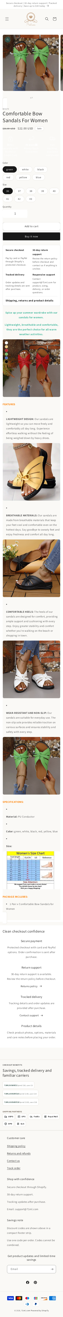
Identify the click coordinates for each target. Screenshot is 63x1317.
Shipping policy (16, 1146)
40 (54, 191)
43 (30, 198)
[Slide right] (39, 97)
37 (19, 191)
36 (7, 191)
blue (38, 177)
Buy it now (31, 236)
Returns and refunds (18, 1153)
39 (42, 191)
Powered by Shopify (40, 1310)
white (25, 169)
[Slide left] (24, 97)
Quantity (7, 206)
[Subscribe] (52, 1269)
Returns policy (29, 986)
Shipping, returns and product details (29, 300)
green (9, 169)
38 (31, 191)
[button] (7, 19)
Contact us (13, 1160)
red (8, 177)
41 (7, 198)
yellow (23, 177)
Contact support (29, 1015)
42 (19, 198)
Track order (13, 1168)
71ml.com (25, 1310)
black (40, 169)
